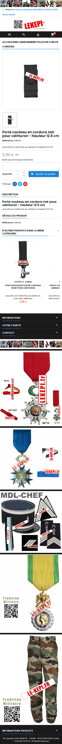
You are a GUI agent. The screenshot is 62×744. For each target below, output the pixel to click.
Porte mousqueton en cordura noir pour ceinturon (23, 286)
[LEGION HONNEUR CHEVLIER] (31, 388)
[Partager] (14, 184)
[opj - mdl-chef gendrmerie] (31, 521)
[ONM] (31, 458)
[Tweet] (20, 184)
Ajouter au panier (43, 174)
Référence (7, 140)
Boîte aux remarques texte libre (17, 159)
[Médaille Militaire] (31, 593)
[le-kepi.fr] (31, 3)
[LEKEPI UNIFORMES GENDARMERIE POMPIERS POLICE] (31, 344)
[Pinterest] (25, 184)
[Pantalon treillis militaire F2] (31, 679)
